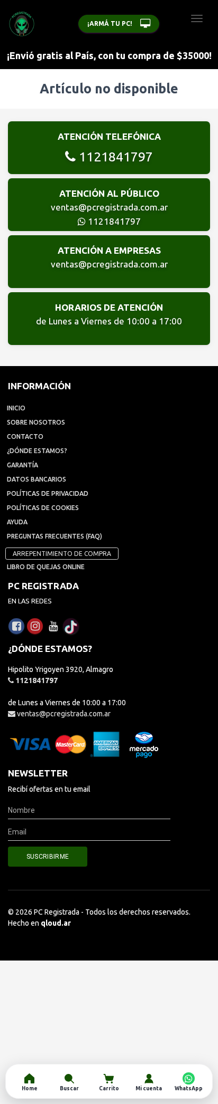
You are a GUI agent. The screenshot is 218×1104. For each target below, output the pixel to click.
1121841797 (114, 156)
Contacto (25, 436)
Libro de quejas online (46, 566)
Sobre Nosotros (36, 422)
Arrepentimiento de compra (62, 553)
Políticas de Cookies (43, 507)
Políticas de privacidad (47, 493)
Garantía (22, 465)
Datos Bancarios (36, 479)
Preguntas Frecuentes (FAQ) (54, 536)
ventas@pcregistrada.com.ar (109, 207)
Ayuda (17, 522)
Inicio (16, 408)
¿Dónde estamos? (37, 450)
